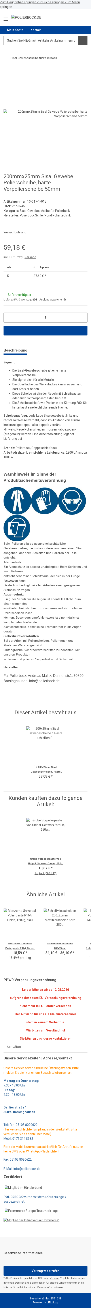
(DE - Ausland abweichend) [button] (49, 299)
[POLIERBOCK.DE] (26, 17)
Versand (30, 257)
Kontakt (35, 30)
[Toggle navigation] (6, 17)
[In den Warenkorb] (7, 69)
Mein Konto (15, 30)
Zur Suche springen (51, 2)
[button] (73, 17)
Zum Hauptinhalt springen (18, 2)
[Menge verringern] (8, 317)
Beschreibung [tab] (15, 350)
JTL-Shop (52, 1302)
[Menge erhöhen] (82, 317)
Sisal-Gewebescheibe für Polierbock (45, 211)
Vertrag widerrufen (45, 1271)
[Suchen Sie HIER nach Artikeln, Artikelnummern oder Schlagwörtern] (82, 40)
